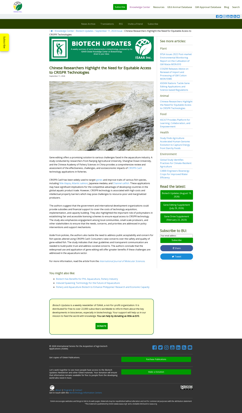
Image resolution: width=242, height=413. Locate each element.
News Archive (88, 23)
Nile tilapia (65, 183)
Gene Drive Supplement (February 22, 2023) (176, 218)
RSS (121, 23)
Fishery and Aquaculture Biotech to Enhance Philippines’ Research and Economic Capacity (102, 287)
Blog (226, 7)
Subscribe (120, 7)
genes (99, 179)
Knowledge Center (140, 7)
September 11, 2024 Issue (108, 30)
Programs (68, 390)
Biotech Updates (84, 30)
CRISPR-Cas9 (135, 168)
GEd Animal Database (179, 7)
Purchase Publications (156, 359)
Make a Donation (156, 371)
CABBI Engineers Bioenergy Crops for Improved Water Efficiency (174, 174)
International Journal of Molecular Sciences (122, 261)
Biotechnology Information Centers (85, 392)
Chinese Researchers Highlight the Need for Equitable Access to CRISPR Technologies (176, 105)
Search (236, 7)
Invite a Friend (135, 23)
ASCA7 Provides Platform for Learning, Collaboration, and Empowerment (175, 123)
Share (177, 248)
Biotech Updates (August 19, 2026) (177, 195)
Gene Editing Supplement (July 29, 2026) (176, 206)
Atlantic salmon (80, 183)
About (58, 390)
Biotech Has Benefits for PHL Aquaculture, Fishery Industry (87, 278)
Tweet (177, 256)
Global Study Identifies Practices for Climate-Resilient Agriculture (175, 163)
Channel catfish (121, 183)
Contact (78, 390)
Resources (158, 7)
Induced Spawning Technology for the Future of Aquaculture (88, 283)
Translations (107, 23)
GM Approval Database (208, 7)
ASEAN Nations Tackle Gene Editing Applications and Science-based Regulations (175, 86)
